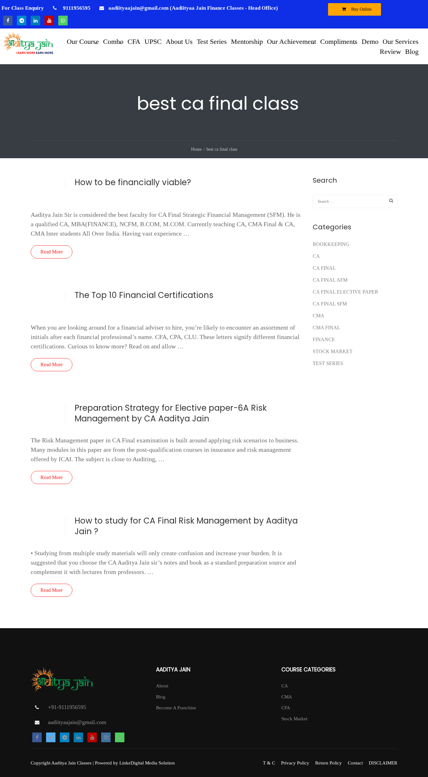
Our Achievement (291, 41)
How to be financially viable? (133, 182)
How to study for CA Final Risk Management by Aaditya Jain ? (186, 526)
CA (316, 256)
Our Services (401, 41)
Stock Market (332, 351)
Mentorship (247, 41)
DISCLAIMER (383, 762)
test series (328, 363)
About (162, 685)
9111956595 (76, 8)
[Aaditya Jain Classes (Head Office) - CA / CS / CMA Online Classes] (29, 46)
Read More (51, 251)
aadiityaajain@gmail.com (77, 722)
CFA (134, 41)
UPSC (153, 41)
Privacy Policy (295, 762)
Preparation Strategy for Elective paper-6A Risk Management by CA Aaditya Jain (171, 413)
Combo (113, 41)
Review (390, 51)
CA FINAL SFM (330, 303)
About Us (179, 41)
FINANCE (324, 339)
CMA (318, 315)
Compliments (339, 41)
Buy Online (361, 9)
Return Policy (328, 762)
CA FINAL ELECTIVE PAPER (345, 292)
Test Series (212, 41)
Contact (355, 762)
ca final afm (330, 280)
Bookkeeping (331, 244)
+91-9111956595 (67, 707)
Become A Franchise (176, 707)
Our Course (83, 41)
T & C (269, 762)
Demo (370, 41)
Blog (412, 51)
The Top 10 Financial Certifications (144, 295)
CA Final (324, 268)
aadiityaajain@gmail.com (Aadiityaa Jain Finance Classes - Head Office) (193, 8)
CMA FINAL (326, 327)
